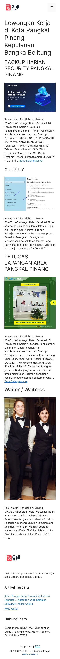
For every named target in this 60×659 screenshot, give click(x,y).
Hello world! (11, 608)
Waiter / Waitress (24, 389)
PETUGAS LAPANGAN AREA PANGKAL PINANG (26, 262)
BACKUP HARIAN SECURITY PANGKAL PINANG (29, 68)
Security (14, 168)
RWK (37, 646)
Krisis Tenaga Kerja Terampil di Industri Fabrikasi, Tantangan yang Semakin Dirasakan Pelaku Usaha (27, 600)
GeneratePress (30, 654)
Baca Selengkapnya (30, 160)
